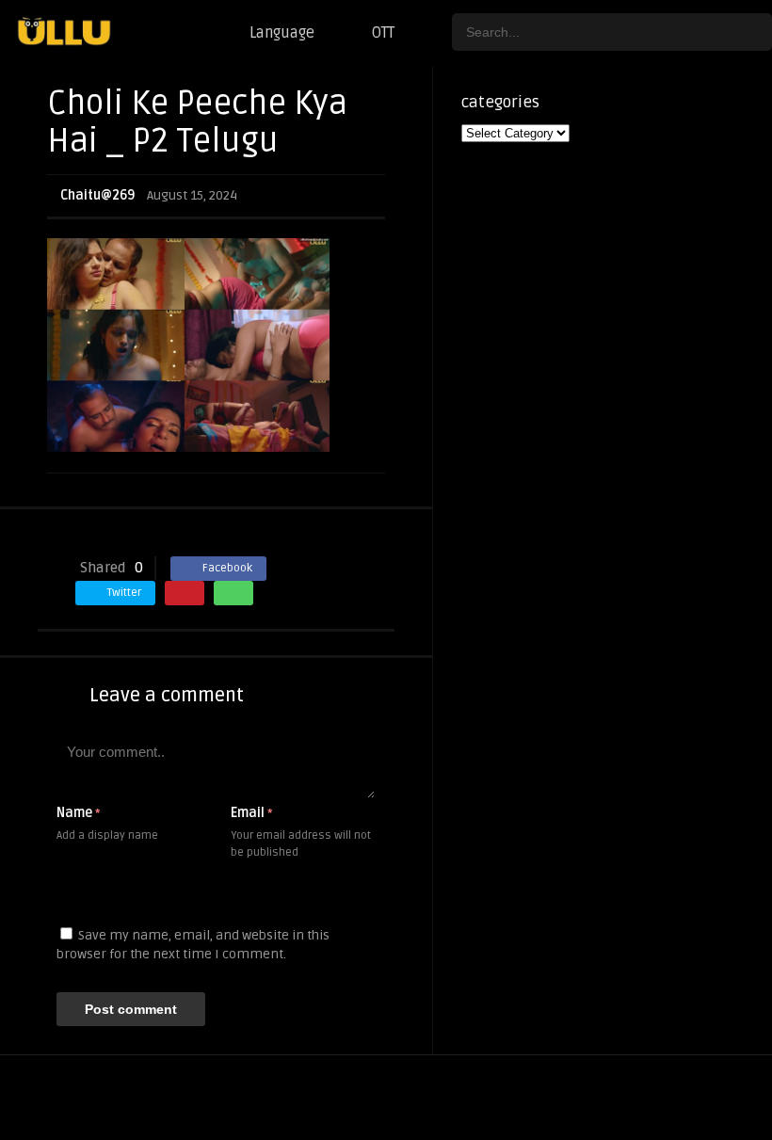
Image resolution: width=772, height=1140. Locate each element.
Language (281, 33)
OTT (383, 33)
